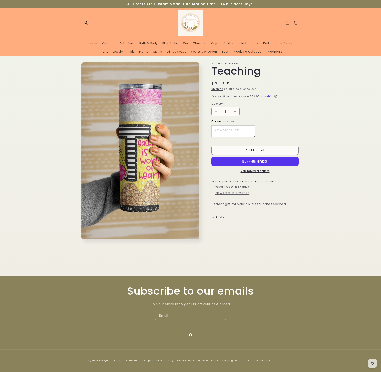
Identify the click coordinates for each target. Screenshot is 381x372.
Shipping (217, 89)
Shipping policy (231, 360)
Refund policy (164, 360)
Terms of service (208, 360)
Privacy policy (185, 360)
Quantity (217, 103)
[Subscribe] (221, 315)
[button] (85, 22)
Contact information (257, 360)
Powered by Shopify (141, 360)
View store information (232, 193)
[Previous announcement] (82, 4)
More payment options (255, 171)
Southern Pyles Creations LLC (110, 360)
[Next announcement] (298, 4)
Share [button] (220, 216)
